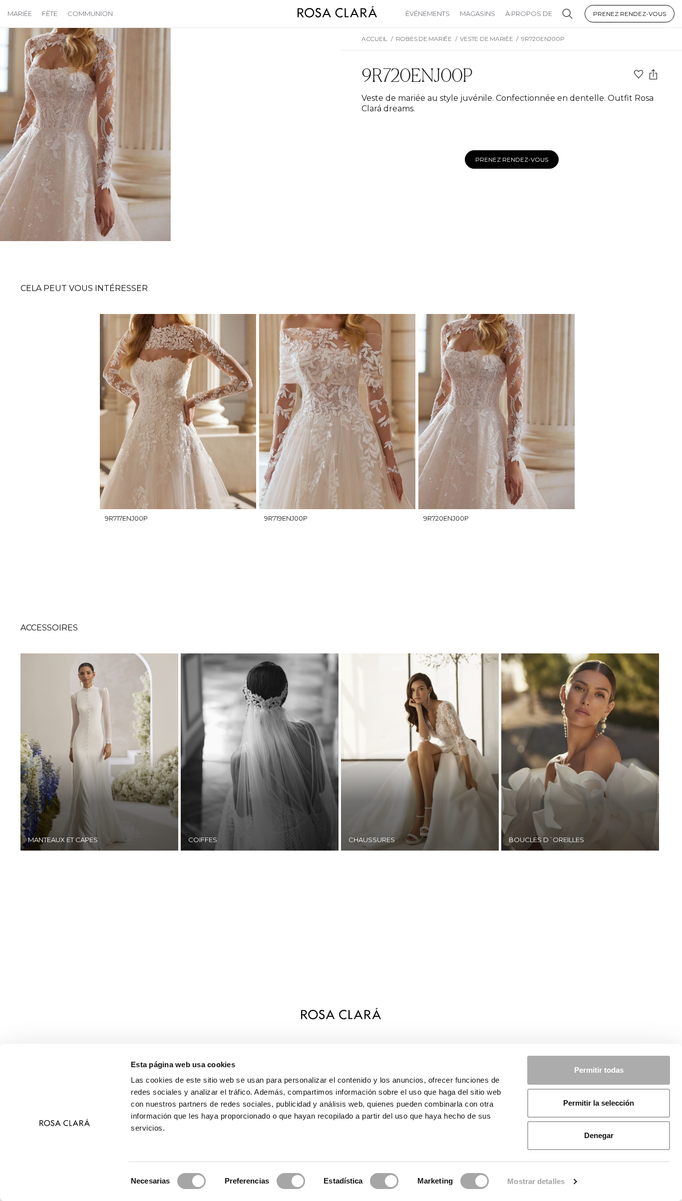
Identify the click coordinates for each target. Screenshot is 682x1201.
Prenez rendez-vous (629, 13)
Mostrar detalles (536, 1181)
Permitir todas (599, 1070)
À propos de (528, 13)
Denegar (599, 1135)
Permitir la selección (598, 1103)
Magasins (477, 13)
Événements (427, 13)
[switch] (291, 1181)
